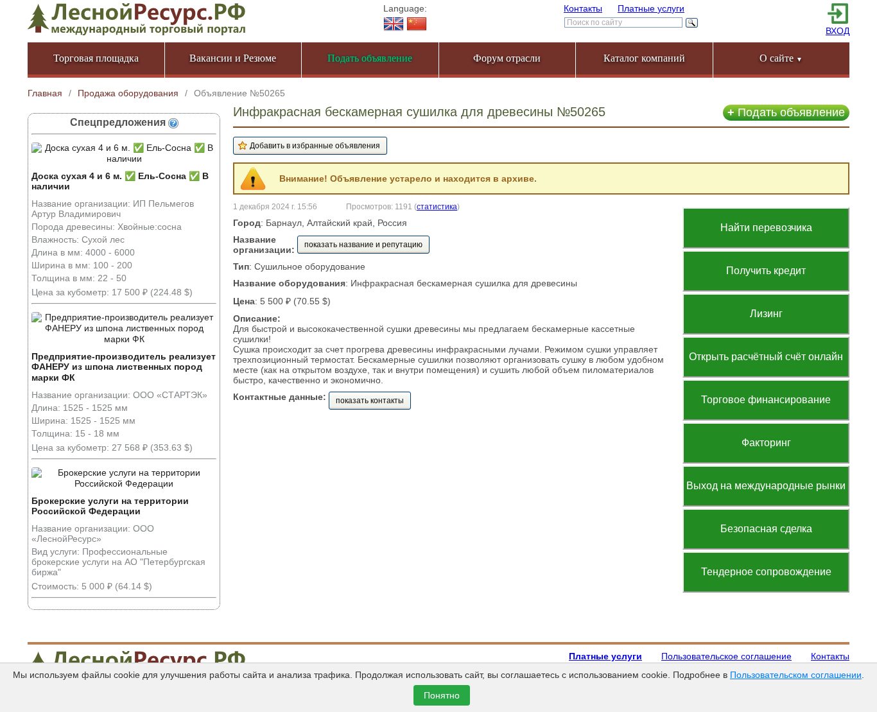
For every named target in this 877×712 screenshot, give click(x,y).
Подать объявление (786, 112)
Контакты (583, 8)
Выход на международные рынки (766, 485)
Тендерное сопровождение (766, 571)
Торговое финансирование (766, 399)
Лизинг (766, 313)
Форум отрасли (507, 58)
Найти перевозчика (766, 227)
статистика (437, 206)
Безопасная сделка (766, 528)
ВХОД (837, 31)
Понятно (442, 695)
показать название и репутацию (363, 244)
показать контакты (370, 400)
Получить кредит (766, 270)
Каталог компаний (644, 58)
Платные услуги (651, 8)
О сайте (781, 58)
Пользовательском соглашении (796, 675)
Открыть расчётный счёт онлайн (766, 356)
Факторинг (766, 442)
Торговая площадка (96, 58)
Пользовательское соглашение (726, 656)
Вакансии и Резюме (232, 58)
